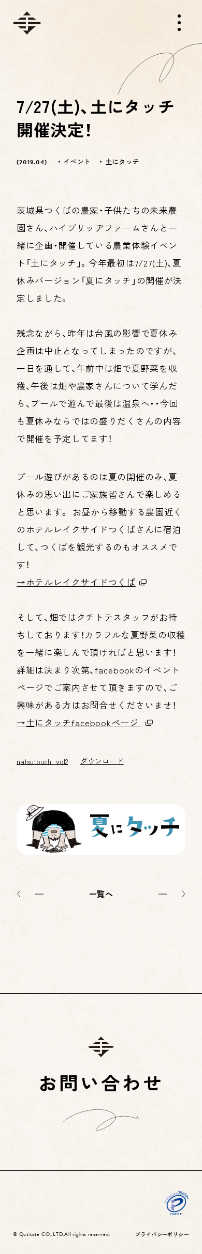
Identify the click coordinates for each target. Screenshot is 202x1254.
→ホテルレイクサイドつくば (76, 581)
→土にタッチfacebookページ (79, 722)
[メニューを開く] (179, 22)
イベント (77, 161)
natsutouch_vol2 (42, 761)
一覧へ (101, 893)
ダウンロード (102, 761)
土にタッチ (122, 161)
